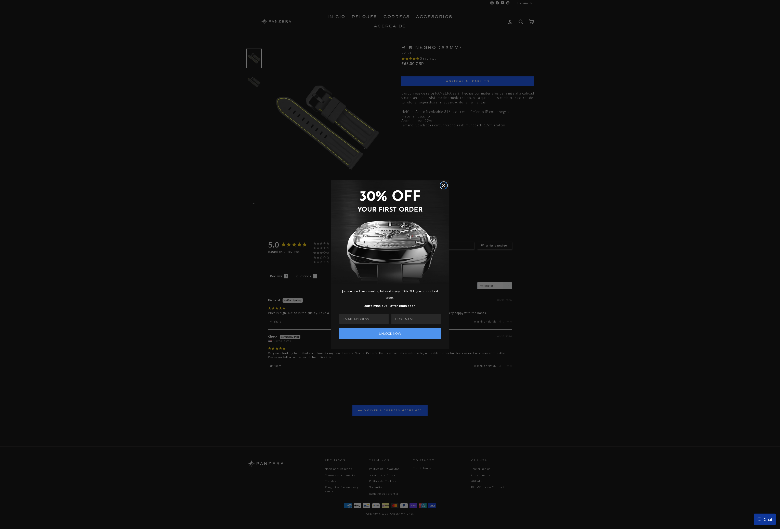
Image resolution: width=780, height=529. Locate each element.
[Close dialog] (443, 185)
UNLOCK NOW (390, 333)
